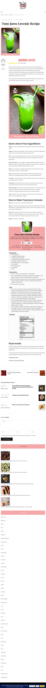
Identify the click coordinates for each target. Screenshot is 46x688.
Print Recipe (32, 60)
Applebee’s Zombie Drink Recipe (16, 360)
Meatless (3, 620)
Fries (2, 606)
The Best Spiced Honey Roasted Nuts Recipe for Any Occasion (14, 460)
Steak (2, 666)
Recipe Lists (3, 641)
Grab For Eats (3, 65)
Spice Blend (3, 663)
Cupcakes (3, 574)
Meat (2, 616)
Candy (2, 549)
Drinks (21, 19)
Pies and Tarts (4, 631)
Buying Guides (4, 541)
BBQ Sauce (3, 520)
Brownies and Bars (5, 538)
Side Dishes (3, 655)
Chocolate (3, 559)
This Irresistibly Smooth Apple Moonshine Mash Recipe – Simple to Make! (16, 506)
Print (24, 243)
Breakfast (3, 534)
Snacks (2, 659)
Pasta (2, 627)
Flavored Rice (4, 602)
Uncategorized (4, 677)
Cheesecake (3, 552)
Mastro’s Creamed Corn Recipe (20, 404)
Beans (2, 524)
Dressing (3, 591)
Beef (2, 527)
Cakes (2, 545)
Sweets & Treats (4, 673)
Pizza (2, 634)
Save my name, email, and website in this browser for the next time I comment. (19, 435)
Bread (2, 531)
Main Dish (3, 613)
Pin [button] (31, 243)
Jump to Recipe (23, 60)
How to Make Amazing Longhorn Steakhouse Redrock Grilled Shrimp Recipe (22, 387)
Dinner (2, 388)
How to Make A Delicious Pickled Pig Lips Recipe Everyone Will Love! (15, 495)
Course (17, 19)
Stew (2, 670)
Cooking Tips (3, 566)
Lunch (2, 609)
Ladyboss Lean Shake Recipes (20, 395)
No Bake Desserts (4, 623)
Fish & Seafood (4, 598)
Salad (2, 645)
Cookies (2, 563)
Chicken (2, 556)
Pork (2, 638)
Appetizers (7, 407)
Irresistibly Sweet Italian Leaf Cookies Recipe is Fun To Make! (14, 472)
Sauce (2, 648)
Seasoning (3, 652)
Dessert (2, 577)
